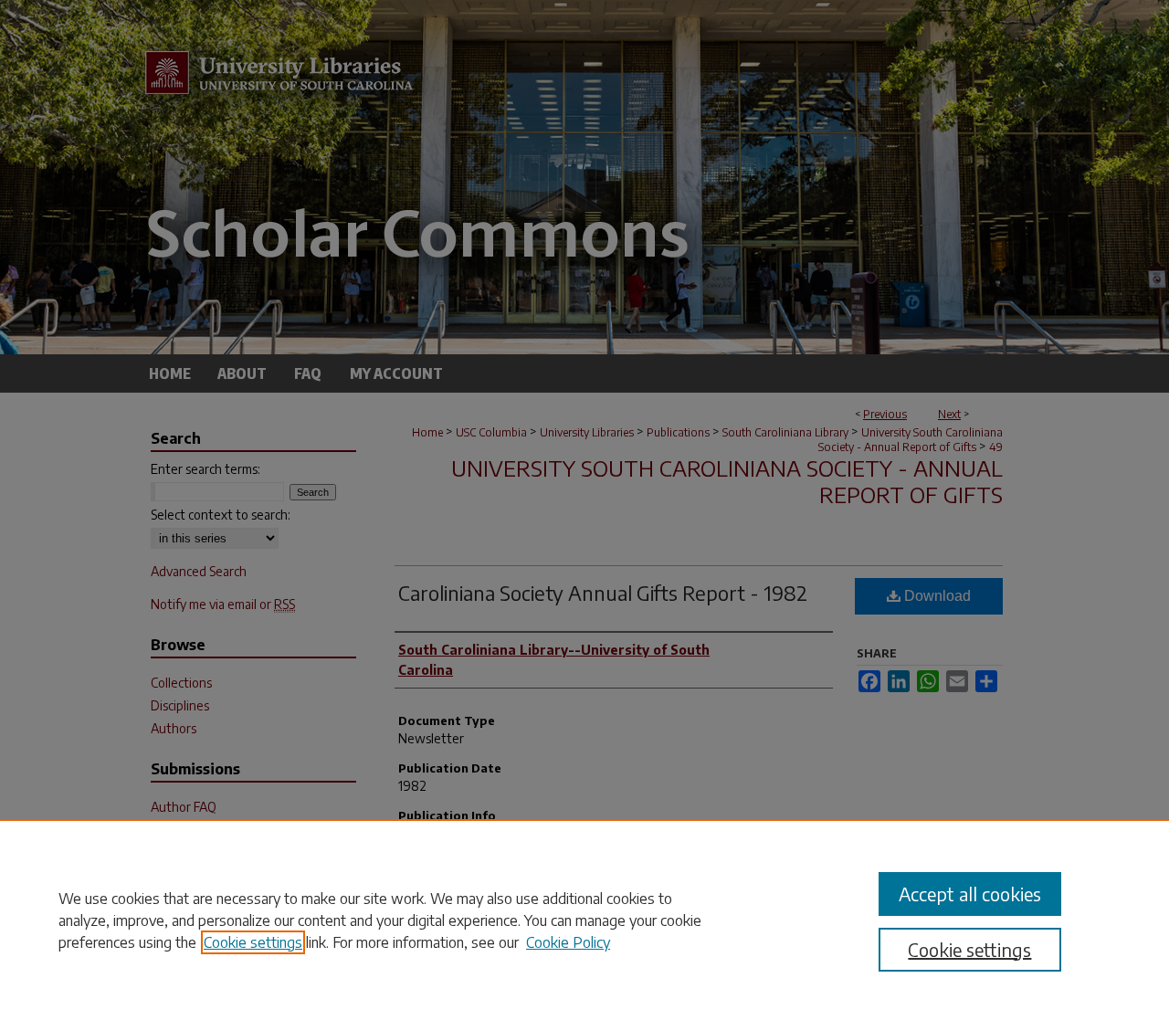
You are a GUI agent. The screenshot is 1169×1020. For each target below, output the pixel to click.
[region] (584, 919)
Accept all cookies (970, 893)
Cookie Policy (568, 942)
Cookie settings (253, 942)
